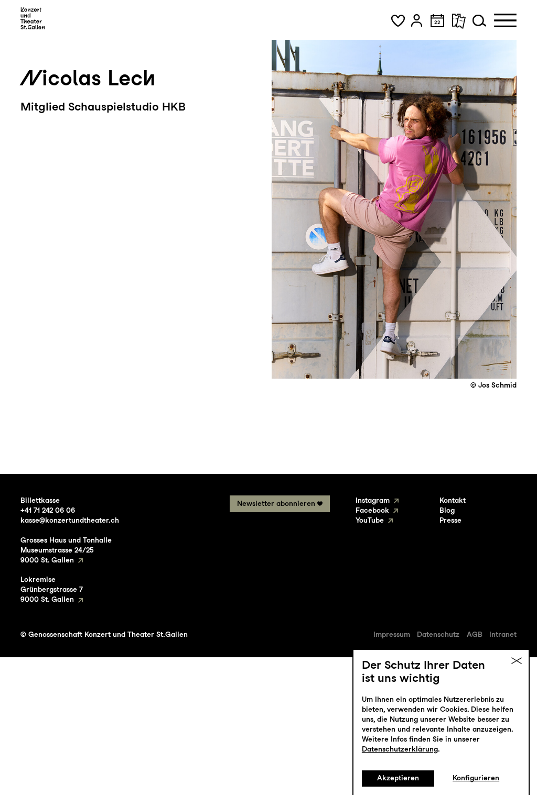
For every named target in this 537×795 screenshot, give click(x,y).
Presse (450, 520)
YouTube (370, 520)
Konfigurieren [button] (476, 778)
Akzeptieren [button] (398, 778)
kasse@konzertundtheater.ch (69, 520)
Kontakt (452, 500)
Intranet (503, 634)
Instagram (373, 500)
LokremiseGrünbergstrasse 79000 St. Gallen (51, 589)
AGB (474, 634)
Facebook (372, 510)
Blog (447, 510)
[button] (398, 20)
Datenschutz (438, 634)
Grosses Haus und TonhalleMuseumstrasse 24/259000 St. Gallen (66, 550)
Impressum (391, 634)
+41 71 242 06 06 (47, 510)
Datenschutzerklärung (400, 749)
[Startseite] (32, 18)
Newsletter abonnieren (276, 503)
